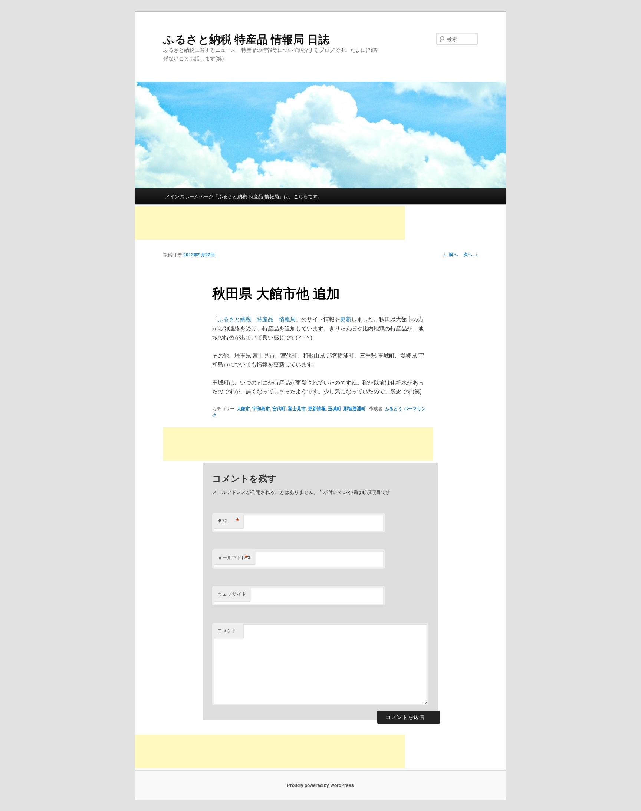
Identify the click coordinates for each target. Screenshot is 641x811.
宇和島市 (261, 408)
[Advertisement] (270, 223)
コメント (227, 630)
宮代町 (279, 408)
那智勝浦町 (354, 408)
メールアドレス (234, 558)
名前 (228, 521)
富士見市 (297, 408)
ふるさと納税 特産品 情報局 (257, 319)
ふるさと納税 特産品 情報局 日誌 (246, 39)
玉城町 (334, 408)
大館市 (243, 408)
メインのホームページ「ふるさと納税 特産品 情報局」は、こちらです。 (243, 196)
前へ (450, 254)
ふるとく (393, 408)
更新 (345, 319)
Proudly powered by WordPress (320, 785)
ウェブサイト (231, 593)
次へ (470, 254)
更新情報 (317, 408)
